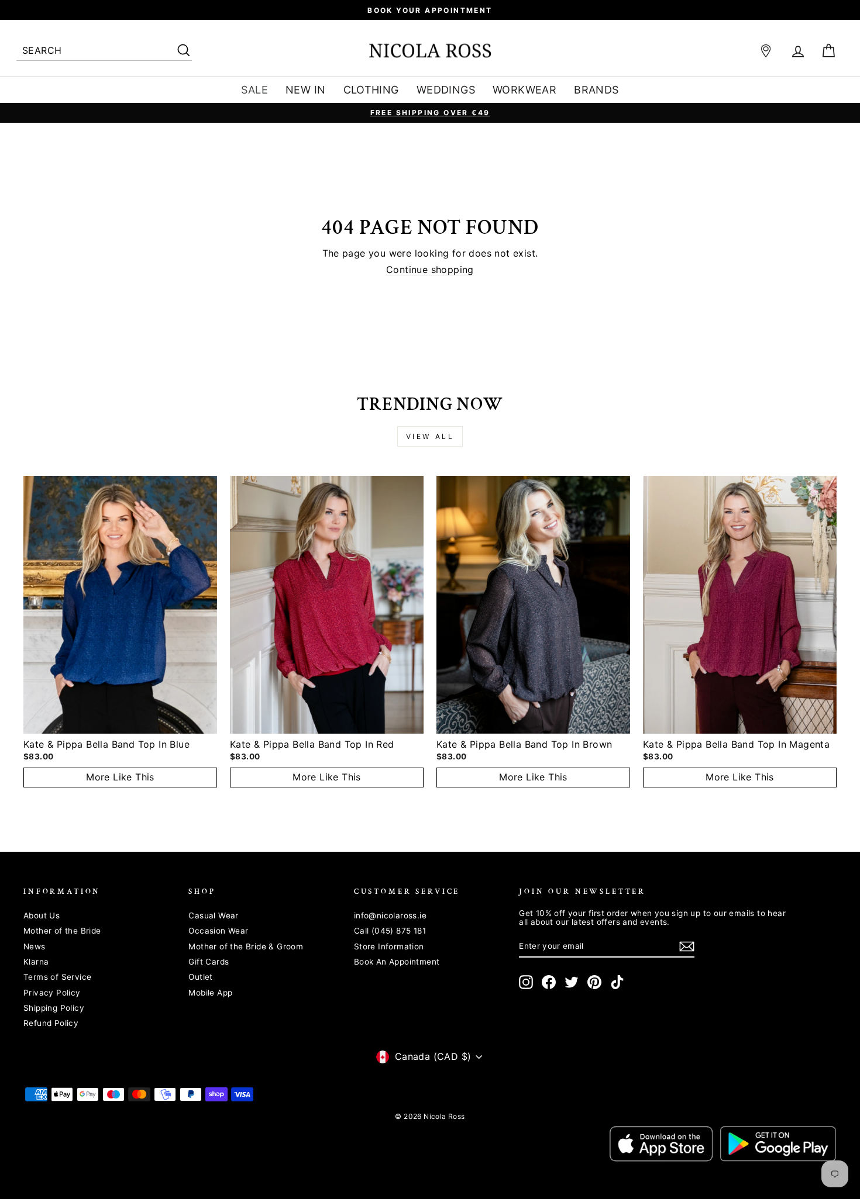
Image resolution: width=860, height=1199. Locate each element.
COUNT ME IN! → (544, 692)
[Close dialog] (643, 457)
